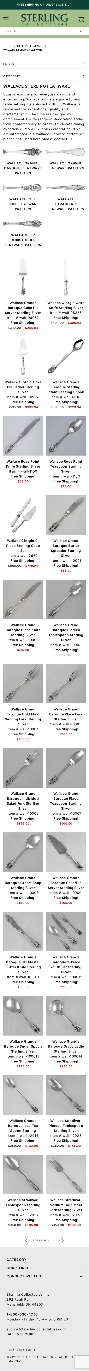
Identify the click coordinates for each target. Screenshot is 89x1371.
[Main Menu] (6, 19)
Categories (12, 76)
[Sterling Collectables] (44, 19)
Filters (8, 63)
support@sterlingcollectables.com (36, 1329)
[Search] (82, 31)
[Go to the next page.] (62, 1240)
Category (16, 1260)
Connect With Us (24, 1276)
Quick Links (18, 1268)
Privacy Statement (21, 1350)
